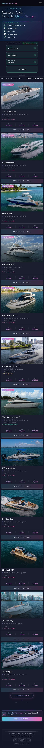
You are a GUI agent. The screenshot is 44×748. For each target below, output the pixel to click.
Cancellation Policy (28, 733)
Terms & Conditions (17, 736)
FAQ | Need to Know (15, 733)
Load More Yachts (22, 695)
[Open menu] (40, 3)
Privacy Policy (28, 736)
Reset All (22, 74)
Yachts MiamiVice (9, 3)
